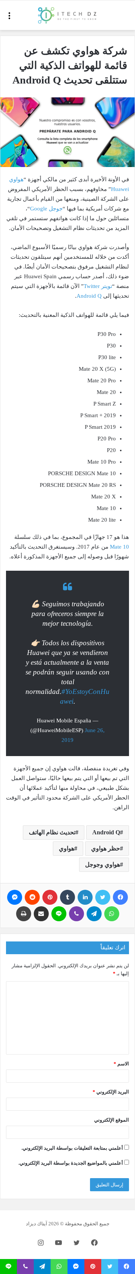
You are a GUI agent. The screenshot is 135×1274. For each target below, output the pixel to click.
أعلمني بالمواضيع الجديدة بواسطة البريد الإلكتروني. (70, 1163)
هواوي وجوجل (102, 864)
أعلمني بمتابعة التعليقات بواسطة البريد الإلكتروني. (72, 1148)
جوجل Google (46, 209)
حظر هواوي (105, 848)
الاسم (121, 1064)
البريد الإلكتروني (111, 1092)
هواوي (66, 848)
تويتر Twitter (98, 286)
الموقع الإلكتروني (111, 1120)
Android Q (89, 296)
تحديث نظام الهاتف (52, 832)
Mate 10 (119, 547)
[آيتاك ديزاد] (68, 15)
